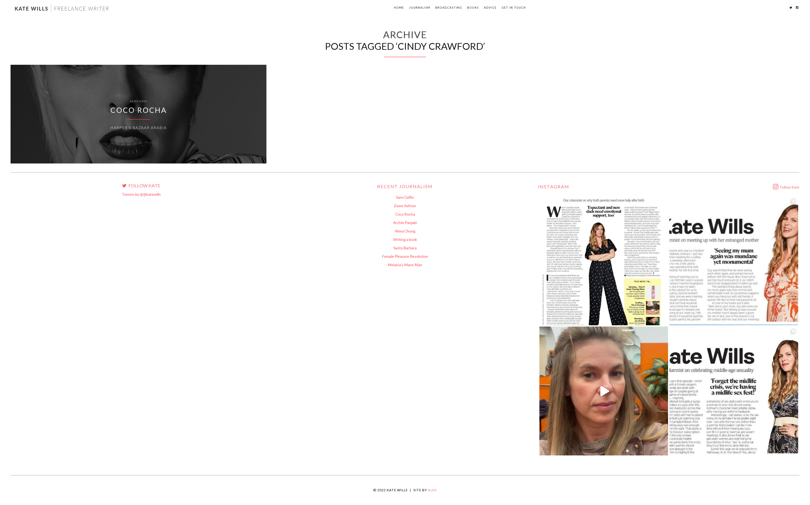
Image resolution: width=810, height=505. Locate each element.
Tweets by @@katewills (141, 194)
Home (399, 7)
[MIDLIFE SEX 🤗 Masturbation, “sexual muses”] (733, 391)
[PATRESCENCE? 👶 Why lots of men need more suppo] (603, 260)
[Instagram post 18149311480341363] (733, 260)
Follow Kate (144, 185)
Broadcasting (448, 7)
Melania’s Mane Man (405, 264)
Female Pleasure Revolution (405, 256)
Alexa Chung (405, 231)
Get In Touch (514, 7)
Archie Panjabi (405, 222)
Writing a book (405, 239)
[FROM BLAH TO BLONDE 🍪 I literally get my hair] (603, 391)
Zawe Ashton (405, 205)
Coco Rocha (405, 214)
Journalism (419, 7)
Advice (490, 7)
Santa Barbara (405, 248)
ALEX (432, 490)
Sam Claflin (405, 197)
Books (473, 7)
